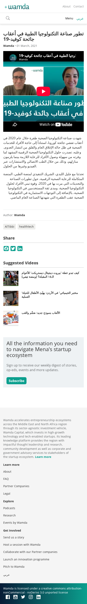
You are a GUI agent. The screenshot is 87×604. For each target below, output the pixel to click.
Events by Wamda (15, 522)
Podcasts (9, 508)
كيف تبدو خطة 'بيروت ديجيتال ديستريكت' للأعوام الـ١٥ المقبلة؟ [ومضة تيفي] (50, 275)
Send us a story (13, 537)
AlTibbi (9, 226)
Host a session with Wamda (21, 544)
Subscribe (16, 381)
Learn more (43, 457)
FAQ (6, 479)
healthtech (26, 226)
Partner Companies (16, 486)
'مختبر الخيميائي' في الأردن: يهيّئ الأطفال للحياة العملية (50, 295)
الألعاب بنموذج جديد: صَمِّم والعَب (41, 313)
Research (9, 515)
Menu (69, 18)
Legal (6, 493)
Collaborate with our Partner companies (30, 552)
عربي (80, 18)
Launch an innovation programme (26, 559)
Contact (78, 6)
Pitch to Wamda (13, 566)
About (67, 6)
